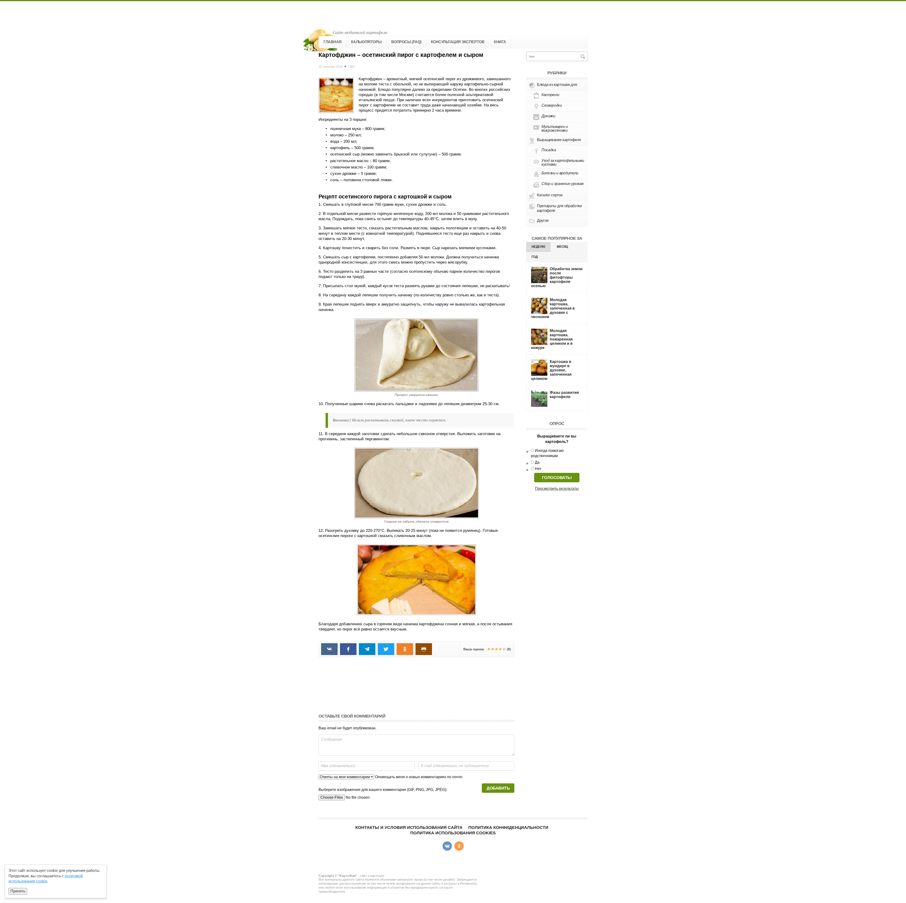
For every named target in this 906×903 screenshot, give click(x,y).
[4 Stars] (500, 649)
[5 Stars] (504, 649)
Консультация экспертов (457, 42)
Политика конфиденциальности (508, 827)
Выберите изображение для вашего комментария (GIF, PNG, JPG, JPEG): (383, 790)
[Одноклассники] (459, 846)
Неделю (538, 246)
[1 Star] (489, 649)
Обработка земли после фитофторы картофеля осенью (557, 277)
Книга (500, 42)
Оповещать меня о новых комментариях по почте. (418, 777)
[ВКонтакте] (447, 846)
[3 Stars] (496, 649)
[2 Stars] (493, 649)
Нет (538, 469)
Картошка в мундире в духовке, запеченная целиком (551, 370)
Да (537, 462)
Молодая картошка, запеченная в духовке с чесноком (553, 308)
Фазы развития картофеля (564, 395)
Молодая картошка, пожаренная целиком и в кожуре (552, 339)
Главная (332, 42)
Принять (17, 891)
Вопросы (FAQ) (406, 42)
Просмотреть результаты (557, 489)
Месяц (562, 246)
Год (535, 257)
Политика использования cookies (453, 833)
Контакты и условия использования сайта (408, 827)
